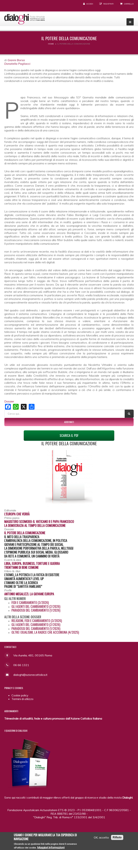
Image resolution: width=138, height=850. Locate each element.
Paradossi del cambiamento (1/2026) (36, 610)
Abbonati (69, 422)
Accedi (89, 4)
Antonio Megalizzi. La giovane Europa (29, 594)
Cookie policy (20, 695)
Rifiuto (117, 837)
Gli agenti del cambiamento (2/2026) (36, 606)
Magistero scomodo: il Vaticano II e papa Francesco (39, 521)
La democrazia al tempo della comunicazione (35, 525)
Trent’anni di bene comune (21, 567)
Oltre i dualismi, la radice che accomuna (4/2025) (45, 632)
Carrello (129, 4)
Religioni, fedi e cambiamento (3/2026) (37, 620)
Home (51, 44)
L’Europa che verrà (17, 514)
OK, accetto (101, 837)
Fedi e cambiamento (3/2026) (30, 602)
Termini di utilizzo (22, 699)
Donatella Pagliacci (17, 63)
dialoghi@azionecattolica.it (30, 674)
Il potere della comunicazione (24, 532)
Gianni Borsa (16, 60)
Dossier (9, 401)
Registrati (108, 4)
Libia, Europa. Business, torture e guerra (32, 563)
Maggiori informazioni (51, 847)
